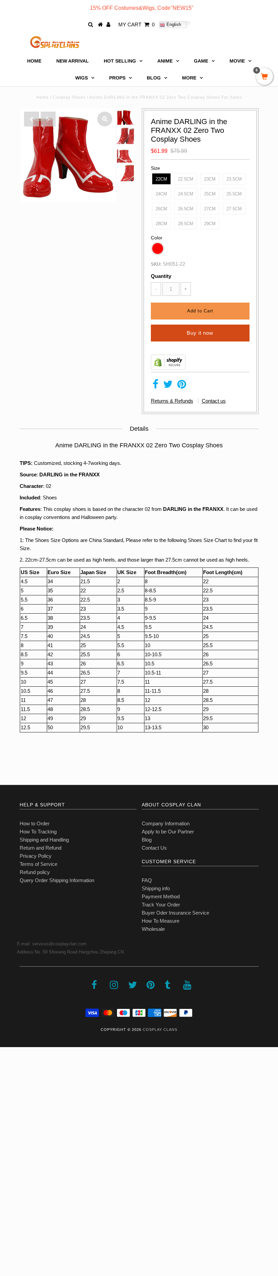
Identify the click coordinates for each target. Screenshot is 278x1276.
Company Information (166, 823)
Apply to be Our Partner (168, 831)
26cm (161, 208)
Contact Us (154, 848)
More (189, 77)
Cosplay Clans (160, 1029)
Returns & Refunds (172, 401)
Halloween (92, 517)
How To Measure (160, 921)
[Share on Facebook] (155, 386)
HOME (34, 61)
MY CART (136, 24)
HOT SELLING (120, 61)
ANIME (165, 61)
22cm (161, 179)
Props (117, 77)
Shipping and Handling (44, 840)
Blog (147, 840)
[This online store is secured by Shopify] (168, 368)
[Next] (48, 119)
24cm (161, 193)
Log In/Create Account (34, 1227)
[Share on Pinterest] (181, 386)
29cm (210, 223)
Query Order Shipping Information (57, 880)
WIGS (81, 77)
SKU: (156, 264)
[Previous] (31, 119)
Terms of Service (38, 864)
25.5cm (234, 193)
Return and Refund (40, 848)
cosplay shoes (70, 509)
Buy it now (200, 333)
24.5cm (185, 193)
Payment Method (161, 896)
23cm (210, 179)
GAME (201, 61)
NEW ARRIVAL (72, 61)
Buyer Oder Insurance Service (175, 913)
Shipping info (156, 888)
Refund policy (35, 872)
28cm (161, 223)
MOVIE (237, 61)
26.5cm (185, 208)
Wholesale (153, 929)
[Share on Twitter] (168, 386)
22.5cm (185, 179)
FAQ (147, 880)
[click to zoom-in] (104, 119)
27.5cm (234, 208)
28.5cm (185, 223)
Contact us (214, 401)
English (173, 24)
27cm (210, 208)
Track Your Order (161, 904)
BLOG (154, 77)
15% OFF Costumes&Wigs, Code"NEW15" (142, 8)
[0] (264, 77)
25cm (210, 193)
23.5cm (234, 179)
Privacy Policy (36, 856)
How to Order (34, 823)
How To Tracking (38, 831)
